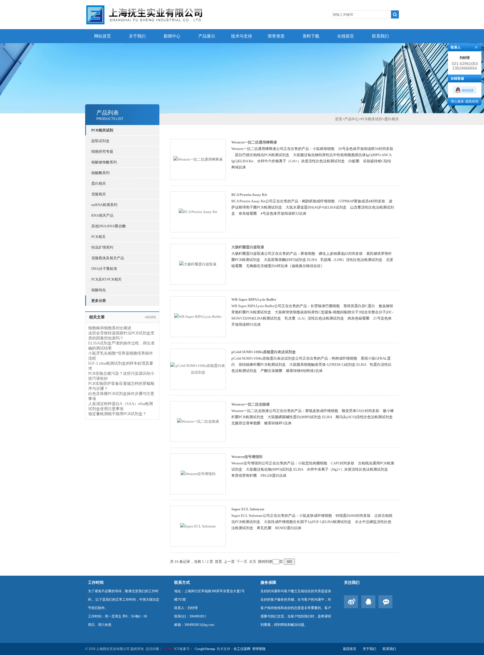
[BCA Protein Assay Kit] (198, 211)
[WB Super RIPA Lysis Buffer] (198, 316)
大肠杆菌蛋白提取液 (247, 247)
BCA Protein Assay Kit (249, 195)
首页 (338, 119)
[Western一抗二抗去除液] (198, 421)
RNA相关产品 (102, 215)
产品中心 (351, 119)
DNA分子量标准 (104, 269)
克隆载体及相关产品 (107, 258)
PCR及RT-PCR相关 (106, 279)
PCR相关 (98, 237)
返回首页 (349, 649)
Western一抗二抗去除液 (250, 404)
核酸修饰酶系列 (104, 162)
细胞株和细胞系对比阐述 (109, 328)
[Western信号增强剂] (198, 473)
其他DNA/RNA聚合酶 (108, 226)
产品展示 (206, 36)
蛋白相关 (98, 183)
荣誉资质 (276, 36)
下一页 (241, 561)
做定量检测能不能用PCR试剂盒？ (117, 414)
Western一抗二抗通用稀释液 (254, 142)
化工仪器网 (242, 649)
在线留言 (345, 36)
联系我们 (380, 36)
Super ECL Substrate (247, 509)
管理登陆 (259, 649)
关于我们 (137, 36)
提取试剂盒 (100, 141)
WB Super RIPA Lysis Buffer (253, 299)
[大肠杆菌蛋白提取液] (198, 264)
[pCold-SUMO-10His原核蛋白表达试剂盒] (197, 369)
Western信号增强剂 (246, 457)
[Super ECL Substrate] (198, 526)
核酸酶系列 (100, 173)
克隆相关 (98, 194)
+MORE (150, 317)
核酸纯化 (98, 290)
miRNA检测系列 (104, 205)
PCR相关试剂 (102, 130)
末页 (252, 561)
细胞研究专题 (102, 151)
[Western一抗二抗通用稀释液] (198, 159)
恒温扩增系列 (102, 247)
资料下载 (310, 36)
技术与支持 (241, 36)
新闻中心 (172, 36)
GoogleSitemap (205, 649)
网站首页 (102, 36)
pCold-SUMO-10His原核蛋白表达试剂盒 (263, 352)
